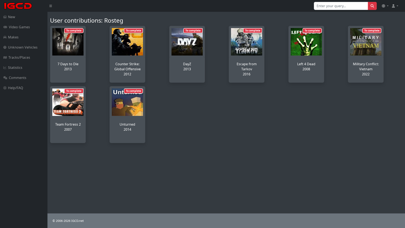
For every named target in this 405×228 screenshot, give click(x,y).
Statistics (15, 67)
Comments (17, 77)
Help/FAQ (15, 88)
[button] (385, 6)
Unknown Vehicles (23, 47)
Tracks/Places (19, 57)
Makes (13, 37)
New (11, 17)
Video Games (19, 27)
